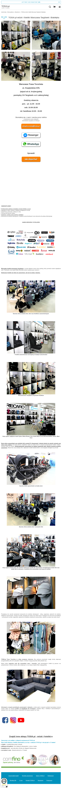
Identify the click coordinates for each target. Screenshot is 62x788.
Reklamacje (51, 775)
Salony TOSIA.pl (40, 775)
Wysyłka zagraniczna (27, 775)
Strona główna (10, 12)
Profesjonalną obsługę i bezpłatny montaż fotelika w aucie (16, 208)
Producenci (49, 780)
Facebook (24, 708)
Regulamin (40, 780)
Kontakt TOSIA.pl (30, 780)
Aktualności (17, 12)
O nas (21, 780)
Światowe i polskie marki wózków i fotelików (12, 214)
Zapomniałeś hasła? (13, 775)
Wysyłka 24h (13, 780)
